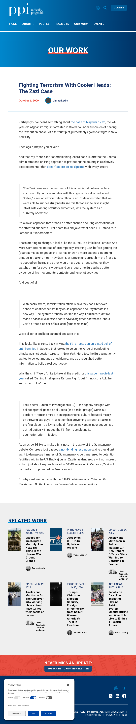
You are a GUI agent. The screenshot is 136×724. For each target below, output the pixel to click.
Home (13, 23)
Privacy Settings (116, 715)
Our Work (81, 23)
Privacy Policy (92, 715)
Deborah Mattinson (123, 577)
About (27, 23)
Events (99, 23)
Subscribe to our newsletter (68, 668)
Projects (62, 23)
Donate (119, 7)
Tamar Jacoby (38, 568)
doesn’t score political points (66, 166)
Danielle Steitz (80, 632)
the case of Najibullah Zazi (88, 122)
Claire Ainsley (122, 572)
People (44, 23)
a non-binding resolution (75, 449)
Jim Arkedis (60, 100)
